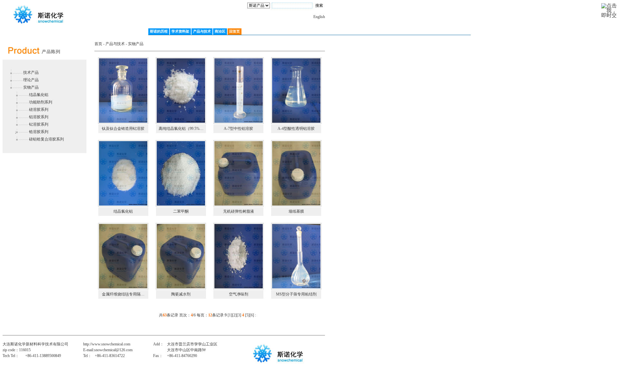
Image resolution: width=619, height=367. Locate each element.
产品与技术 (202, 31)
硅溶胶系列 (38, 109)
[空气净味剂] (238, 256)
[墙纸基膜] (296, 173)
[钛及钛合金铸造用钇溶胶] (123, 90)
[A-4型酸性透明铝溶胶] (296, 90)
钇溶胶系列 (38, 124)
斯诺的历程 (159, 31)
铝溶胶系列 (38, 117)
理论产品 (31, 80)
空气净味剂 (238, 294)
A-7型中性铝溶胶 (238, 128)
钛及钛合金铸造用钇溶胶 (123, 128)
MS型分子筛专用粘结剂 (296, 294)
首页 (98, 44)
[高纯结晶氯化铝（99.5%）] (181, 90)
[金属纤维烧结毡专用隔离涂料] (123, 256)
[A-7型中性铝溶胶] (238, 90)
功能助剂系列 (40, 102)
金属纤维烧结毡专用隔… (123, 294)
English (319, 16)
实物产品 (31, 87)
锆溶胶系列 (38, 132)
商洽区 (220, 31)
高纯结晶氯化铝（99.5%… (181, 128)
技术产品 (31, 72)
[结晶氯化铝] (123, 173)
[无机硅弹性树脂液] (238, 173)
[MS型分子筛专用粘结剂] (296, 256)
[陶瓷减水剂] (181, 256)
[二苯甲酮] (181, 173)
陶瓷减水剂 (181, 294)
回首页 (234, 31)
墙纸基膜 (296, 211)
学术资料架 (180, 31)
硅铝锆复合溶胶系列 (46, 139)
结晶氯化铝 (38, 94)
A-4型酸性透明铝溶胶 (296, 128)
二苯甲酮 (181, 211)
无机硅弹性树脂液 (238, 211)
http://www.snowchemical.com (106, 344)
